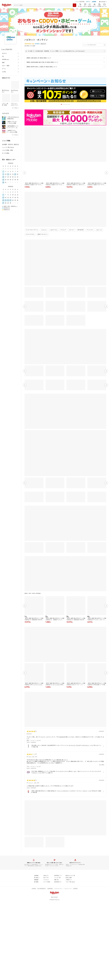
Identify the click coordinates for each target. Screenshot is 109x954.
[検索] (74, 5)
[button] (103, 2)
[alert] (65, 51)
